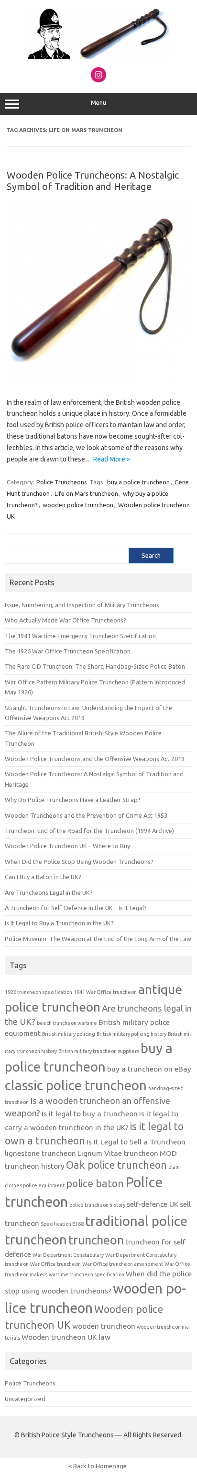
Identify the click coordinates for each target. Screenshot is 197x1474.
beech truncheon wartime (67, 1023)
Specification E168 (62, 1224)
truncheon (96, 1240)
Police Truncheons (61, 482)
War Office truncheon (55, 1264)
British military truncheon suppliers (98, 1051)
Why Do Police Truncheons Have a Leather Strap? (73, 799)
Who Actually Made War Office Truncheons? (65, 620)
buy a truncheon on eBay (149, 1069)
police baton (95, 1183)
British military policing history (131, 1034)
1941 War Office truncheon (105, 992)
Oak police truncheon (116, 1165)
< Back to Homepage (97, 1466)
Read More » (111, 459)
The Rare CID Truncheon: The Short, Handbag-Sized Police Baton (95, 666)
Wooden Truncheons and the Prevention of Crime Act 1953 (86, 815)
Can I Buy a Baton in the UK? (43, 876)
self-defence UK (152, 1204)
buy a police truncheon (138, 482)
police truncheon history (97, 1205)
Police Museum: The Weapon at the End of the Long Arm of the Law (98, 938)
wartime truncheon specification (86, 1274)
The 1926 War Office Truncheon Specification (68, 651)
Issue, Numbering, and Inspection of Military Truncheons (82, 605)
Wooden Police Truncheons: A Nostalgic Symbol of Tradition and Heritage (93, 181)
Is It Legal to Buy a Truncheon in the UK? (59, 923)
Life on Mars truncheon (86, 493)
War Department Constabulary (68, 1255)
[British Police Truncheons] (98, 56)
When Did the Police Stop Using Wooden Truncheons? (79, 861)
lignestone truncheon (40, 1153)
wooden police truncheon (78, 504)
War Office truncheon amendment (122, 1264)
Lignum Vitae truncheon (117, 1153)
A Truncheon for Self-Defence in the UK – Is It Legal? (76, 907)
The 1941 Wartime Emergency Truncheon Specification (80, 635)
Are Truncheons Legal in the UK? (49, 892)
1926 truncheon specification (38, 992)
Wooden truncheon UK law (66, 1337)
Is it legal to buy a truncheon (90, 1114)
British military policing (68, 1034)
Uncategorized (25, 1398)
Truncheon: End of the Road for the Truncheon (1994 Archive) (89, 830)
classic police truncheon (76, 1085)
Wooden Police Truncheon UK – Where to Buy (67, 845)
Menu (98, 102)
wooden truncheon (103, 1326)
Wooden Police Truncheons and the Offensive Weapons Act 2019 (95, 758)
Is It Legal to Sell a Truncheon (136, 1142)
